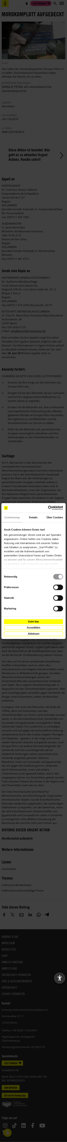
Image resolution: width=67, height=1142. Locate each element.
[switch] (58, 587)
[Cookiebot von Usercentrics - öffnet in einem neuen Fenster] (48, 508)
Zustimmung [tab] (12, 517)
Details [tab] (33, 517)
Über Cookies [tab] (55, 517)
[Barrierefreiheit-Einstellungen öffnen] (59, 978)
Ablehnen (33, 633)
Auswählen (33, 627)
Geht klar (33, 621)
